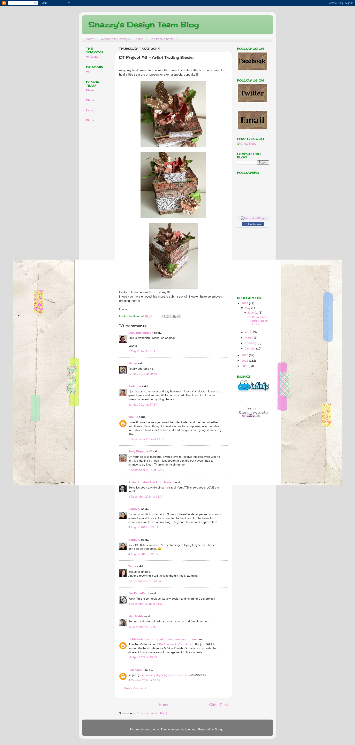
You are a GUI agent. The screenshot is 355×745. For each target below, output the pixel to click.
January (250, 348)
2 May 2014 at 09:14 (141, 351)
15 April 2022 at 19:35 (142, 657)
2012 (245, 360)
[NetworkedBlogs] (253, 218)
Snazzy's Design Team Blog (143, 24)
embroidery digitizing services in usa (164, 675)
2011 (245, 366)
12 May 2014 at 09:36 (142, 373)
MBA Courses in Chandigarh (175, 644)
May (248, 308)
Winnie (133, 416)
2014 (245, 303)
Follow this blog (253, 224)
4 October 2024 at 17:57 (144, 680)
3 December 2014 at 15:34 (145, 496)
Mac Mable (135, 616)
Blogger (219, 729)
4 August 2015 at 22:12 (143, 554)
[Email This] (163, 316)
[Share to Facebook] (175, 316)
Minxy (132, 363)
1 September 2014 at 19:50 (146, 439)
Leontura (191, 729)
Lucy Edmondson (140, 332)
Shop (139, 39)
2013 (245, 355)
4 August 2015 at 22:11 (143, 527)
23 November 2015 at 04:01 (146, 581)
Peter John (136, 669)
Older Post (218, 704)
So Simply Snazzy (162, 39)
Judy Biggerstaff (140, 451)
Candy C (134, 508)
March (249, 337)
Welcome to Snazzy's (115, 39)
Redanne (134, 386)
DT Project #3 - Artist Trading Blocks (257, 320)
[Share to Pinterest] (179, 316)
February (251, 343)
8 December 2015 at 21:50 (145, 603)
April (248, 332)
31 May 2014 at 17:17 (142, 404)
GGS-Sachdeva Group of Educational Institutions (163, 639)
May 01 (253, 312)
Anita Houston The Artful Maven (150, 482)
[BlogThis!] (167, 316)
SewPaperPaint (138, 593)
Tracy (132, 566)
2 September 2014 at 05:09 (146, 469)
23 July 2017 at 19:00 (142, 626)
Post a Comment (135, 688)
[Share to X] (171, 316)
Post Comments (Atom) (152, 713)
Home (90, 39)
